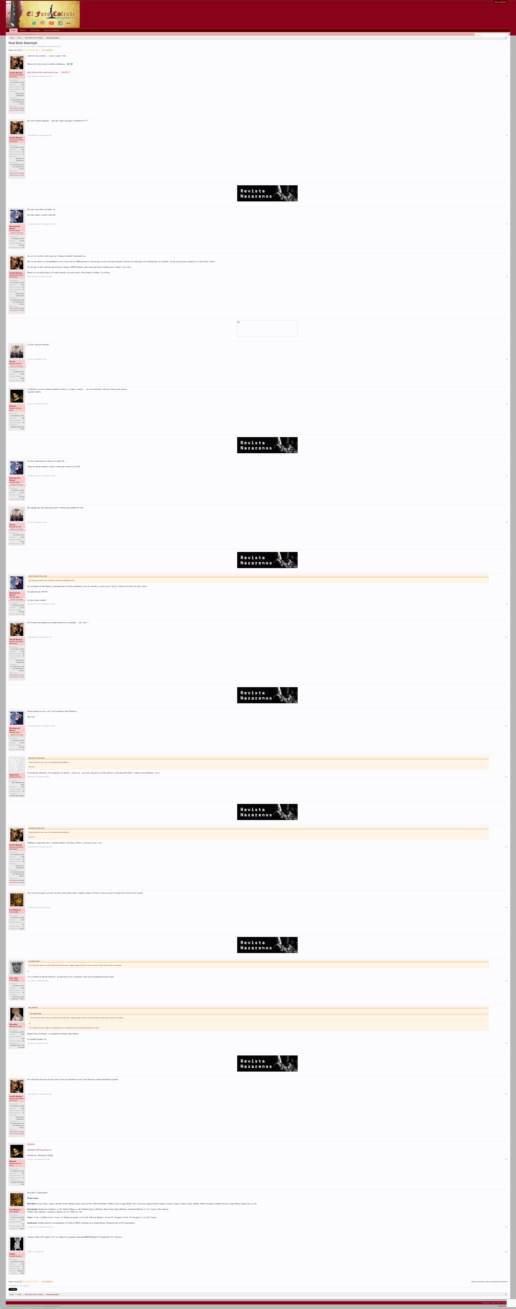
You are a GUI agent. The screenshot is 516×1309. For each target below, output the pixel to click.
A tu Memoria (15, 910)
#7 (507, 475)
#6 (507, 404)
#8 (507, 522)
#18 (506, 1159)
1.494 (22, 787)
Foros (13, 30)
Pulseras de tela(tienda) (51, 30)
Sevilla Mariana (42, 46)
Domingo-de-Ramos (14, 227)
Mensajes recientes (27, 34)
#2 (507, 135)
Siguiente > (49, 50)
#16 (506, 1043)
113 (23, 247)
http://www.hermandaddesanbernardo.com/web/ (17, 110)
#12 (506, 776)
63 (23, 926)
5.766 (22, 988)
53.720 (22, 241)
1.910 (22, 1034)
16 (23, 422)
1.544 (22, 1264)
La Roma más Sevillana (17, 795)
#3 (507, 224)
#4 (507, 276)
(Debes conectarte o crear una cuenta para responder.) (489, 1281)
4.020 (22, 374)
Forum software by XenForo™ (25, 1306)
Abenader (13, 1024)
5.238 (22, 920)
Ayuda (493, 1303)
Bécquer (12, 406)
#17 (506, 1094)
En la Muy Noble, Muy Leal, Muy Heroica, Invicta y (17, 102)
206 (23, 418)
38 (23, 89)
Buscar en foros (13, 34)
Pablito (12, 1254)
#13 (506, 847)
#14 (506, 907)
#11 (506, 726)
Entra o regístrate (500, 2)
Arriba (504, 1303)
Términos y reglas (504, 1306)
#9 (507, 604)
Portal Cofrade (35, 30)
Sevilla (22, 1273)
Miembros (23, 30)
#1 (507, 76)
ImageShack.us (46, 1149)
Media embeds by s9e (52, 1306)
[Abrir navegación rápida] (506, 38)
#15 (506, 981)
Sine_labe (13, 978)
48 (23, 1268)
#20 (506, 1251)
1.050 (22, 84)
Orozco (12, 362)
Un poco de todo (20, 46)
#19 (506, 1227)
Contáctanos (485, 1303)
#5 (507, 359)
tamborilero (14, 775)
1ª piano (21, 928)
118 (43, 50)
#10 (506, 637)
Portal (498, 1303)
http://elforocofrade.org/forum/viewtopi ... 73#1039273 (48, 72)
